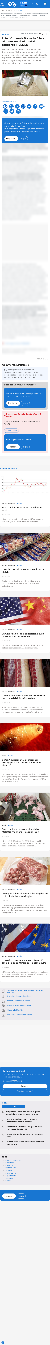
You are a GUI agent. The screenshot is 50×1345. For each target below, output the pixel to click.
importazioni (10, 1173)
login (23, 138)
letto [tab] (13, 1106)
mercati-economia (13, 1160)
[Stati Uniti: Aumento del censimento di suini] (25, 485)
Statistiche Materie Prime (18, 1001)
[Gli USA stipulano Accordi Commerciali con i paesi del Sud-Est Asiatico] (25, 673)
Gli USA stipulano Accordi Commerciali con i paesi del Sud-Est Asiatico (23, 697)
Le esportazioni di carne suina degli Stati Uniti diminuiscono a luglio (25, 895)
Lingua (42, 34)
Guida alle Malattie (15, 1010)
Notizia (19, 503)
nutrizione (9, 1163)
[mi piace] (18, 111)
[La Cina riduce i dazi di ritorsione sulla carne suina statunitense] (25, 611)
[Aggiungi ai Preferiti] (5, 111)
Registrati (11, 138)
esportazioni (10, 1175)
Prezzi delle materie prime (19, 996)
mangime (9, 1165)
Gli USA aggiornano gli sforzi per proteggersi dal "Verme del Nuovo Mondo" (21, 763)
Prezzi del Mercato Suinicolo (19, 1015)
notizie (8, 1181)
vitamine (9, 1178)
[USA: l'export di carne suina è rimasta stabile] (25, 547)
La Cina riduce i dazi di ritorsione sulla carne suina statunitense (23, 635)
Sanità (4, 756)
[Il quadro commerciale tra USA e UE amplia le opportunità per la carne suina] (25, 938)
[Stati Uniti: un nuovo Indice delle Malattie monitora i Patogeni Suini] (25, 807)
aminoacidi (10, 1170)
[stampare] (11, 111)
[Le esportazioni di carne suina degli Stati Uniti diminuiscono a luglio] (25, 871)
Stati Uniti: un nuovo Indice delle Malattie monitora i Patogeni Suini (21, 830)
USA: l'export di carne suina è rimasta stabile (23, 570)
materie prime (11, 1168)
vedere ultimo (11, 430)
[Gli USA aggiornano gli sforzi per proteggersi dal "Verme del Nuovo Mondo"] (25, 737)
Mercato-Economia (8, 503)
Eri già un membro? (25, 1091)
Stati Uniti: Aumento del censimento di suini (24, 509)
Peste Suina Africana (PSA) (19, 1005)
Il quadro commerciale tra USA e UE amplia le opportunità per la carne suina (24, 961)
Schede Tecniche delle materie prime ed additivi (25, 991)
